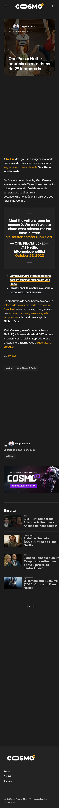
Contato (8, 776)
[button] (5, 6)
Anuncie (8, 781)
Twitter (12, 355)
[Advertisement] (29, 117)
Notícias (9, 456)
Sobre (7, 771)
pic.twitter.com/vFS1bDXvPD (29, 237)
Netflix (10, 159)
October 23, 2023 (29, 255)
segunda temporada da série (20, 167)
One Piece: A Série (26, 368)
